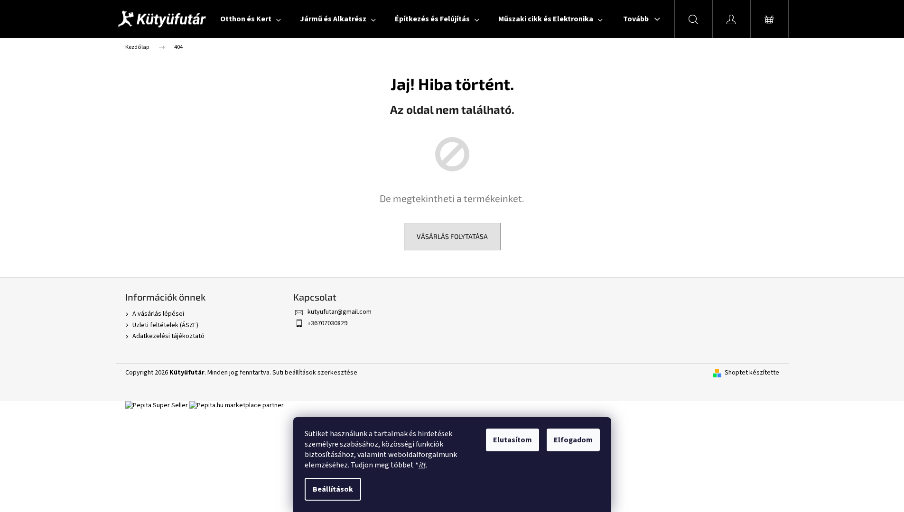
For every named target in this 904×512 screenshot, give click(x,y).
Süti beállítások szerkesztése (314, 372)
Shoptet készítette (752, 372)
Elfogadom (573, 440)
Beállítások (333, 489)
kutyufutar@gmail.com (340, 312)
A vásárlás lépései (158, 314)
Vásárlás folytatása (452, 236)
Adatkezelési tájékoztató (168, 336)
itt (422, 465)
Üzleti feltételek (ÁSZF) (165, 325)
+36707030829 (327, 323)
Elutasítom (512, 440)
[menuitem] (250, 19)
